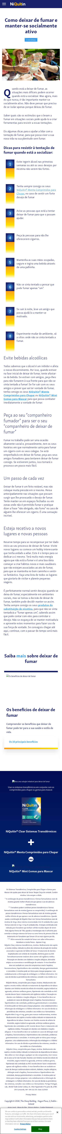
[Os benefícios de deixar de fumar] (31, 688)
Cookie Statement (46, 1107)
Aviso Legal (12, 1107)
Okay (40, 1129)
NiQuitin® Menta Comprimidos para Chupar (36, 191)
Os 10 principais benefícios (23, 742)
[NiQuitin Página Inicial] (19, 4)
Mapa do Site (22, 1107)
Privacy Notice (31, 1094)
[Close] (57, 1112)
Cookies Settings (20, 1129)
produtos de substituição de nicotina (28, 607)
